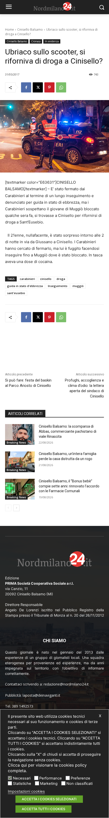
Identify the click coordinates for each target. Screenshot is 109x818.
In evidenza (52, 41)
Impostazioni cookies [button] (26, 791)
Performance (50, 778)
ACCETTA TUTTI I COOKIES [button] (43, 809)
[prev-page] (8, 508)
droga (61, 279)
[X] (38, 87)
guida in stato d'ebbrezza (25, 286)
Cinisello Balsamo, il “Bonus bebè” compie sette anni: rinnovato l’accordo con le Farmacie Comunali (69, 486)
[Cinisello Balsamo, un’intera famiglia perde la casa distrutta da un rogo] (20, 461)
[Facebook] (26, 87)
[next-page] (16, 508)
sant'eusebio (16, 293)
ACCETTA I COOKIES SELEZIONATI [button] (49, 799)
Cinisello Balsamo (30, 29)
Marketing (49, 783)
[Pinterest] (49, 87)
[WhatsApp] (61, 87)
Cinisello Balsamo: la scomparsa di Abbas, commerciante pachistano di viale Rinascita (67, 431)
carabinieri (27, 279)
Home (9, 29)
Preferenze (80, 778)
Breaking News (16, 442)
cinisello (45, 279)
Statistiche (22, 783)
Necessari (21, 778)
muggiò (78, 286)
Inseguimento (57, 286)
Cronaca (36, 41)
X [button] (100, 716)
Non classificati (79, 783)
